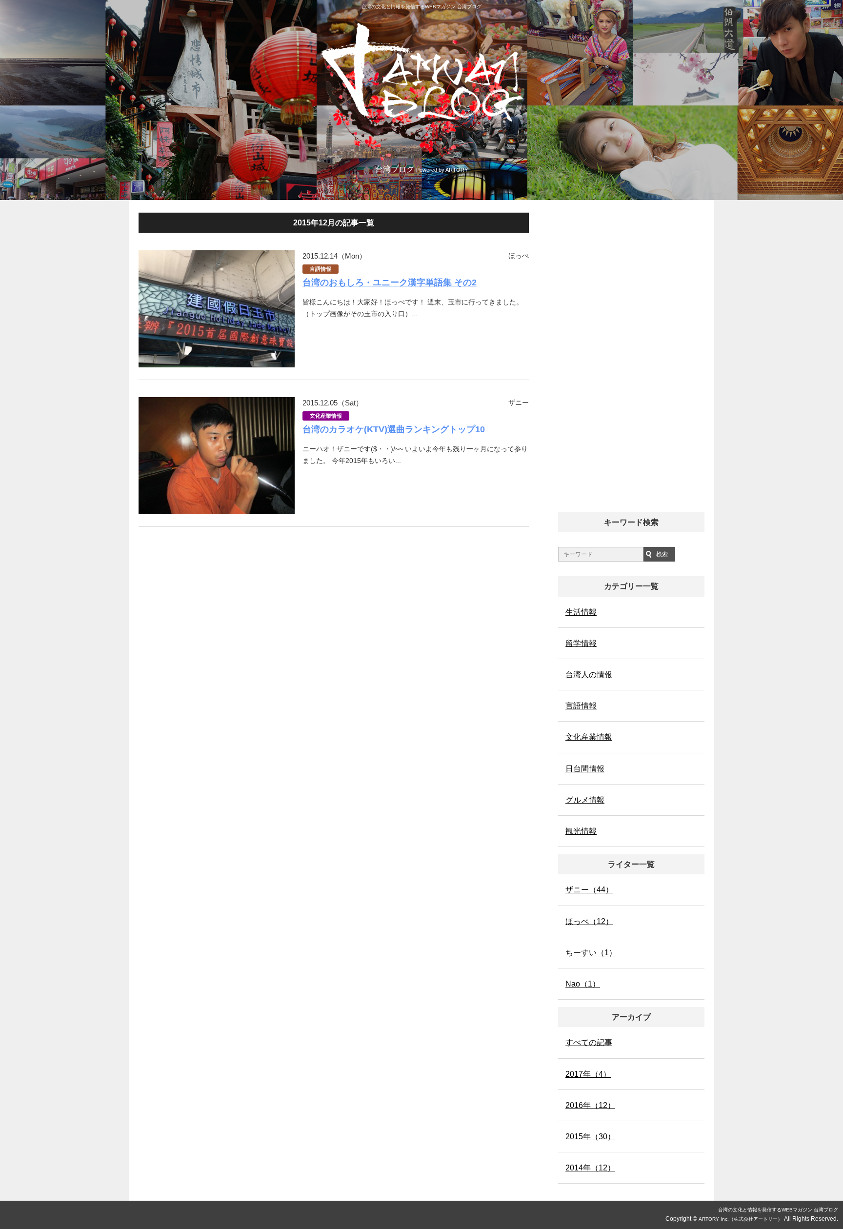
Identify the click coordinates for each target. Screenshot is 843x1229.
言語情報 (320, 269)
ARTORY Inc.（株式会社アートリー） (741, 1219)
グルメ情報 (584, 800)
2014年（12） (590, 1168)
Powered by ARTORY (442, 170)
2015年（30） (590, 1136)
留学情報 (581, 643)
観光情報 (581, 831)
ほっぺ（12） (589, 921)
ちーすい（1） (591, 952)
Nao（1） (582, 984)
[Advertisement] (631, 358)
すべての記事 (588, 1042)
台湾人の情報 (588, 674)
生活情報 (581, 612)
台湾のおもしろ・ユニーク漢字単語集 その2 (389, 282)
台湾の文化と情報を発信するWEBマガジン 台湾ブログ (778, 1209)
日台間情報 (584, 769)
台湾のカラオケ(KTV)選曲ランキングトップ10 (393, 429)
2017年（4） (588, 1074)
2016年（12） (590, 1105)
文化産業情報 (326, 416)
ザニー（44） (589, 890)
